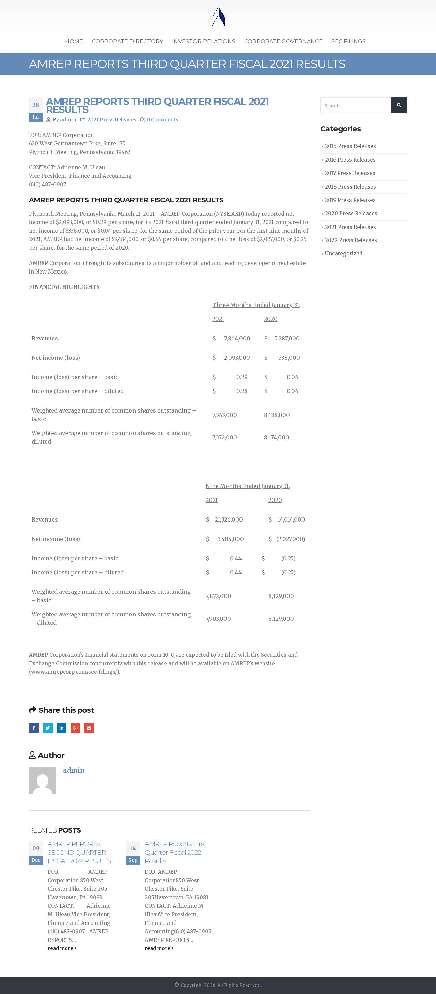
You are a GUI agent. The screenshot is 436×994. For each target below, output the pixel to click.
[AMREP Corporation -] (218, 17)
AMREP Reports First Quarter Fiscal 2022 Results (175, 852)
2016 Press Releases (350, 160)
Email (89, 728)
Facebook (34, 728)
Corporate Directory (127, 41)
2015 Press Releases (350, 146)
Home (74, 41)
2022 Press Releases (351, 240)
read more (61, 948)
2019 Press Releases (350, 200)
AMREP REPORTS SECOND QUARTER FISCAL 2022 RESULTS (79, 852)
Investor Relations (203, 41)
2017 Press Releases (350, 173)
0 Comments (162, 120)
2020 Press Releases (351, 213)
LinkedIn (61, 728)
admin (68, 120)
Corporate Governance (283, 41)
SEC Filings (348, 41)
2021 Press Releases (111, 120)
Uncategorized (343, 253)
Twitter (48, 728)
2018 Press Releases (350, 187)
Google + (75, 728)
